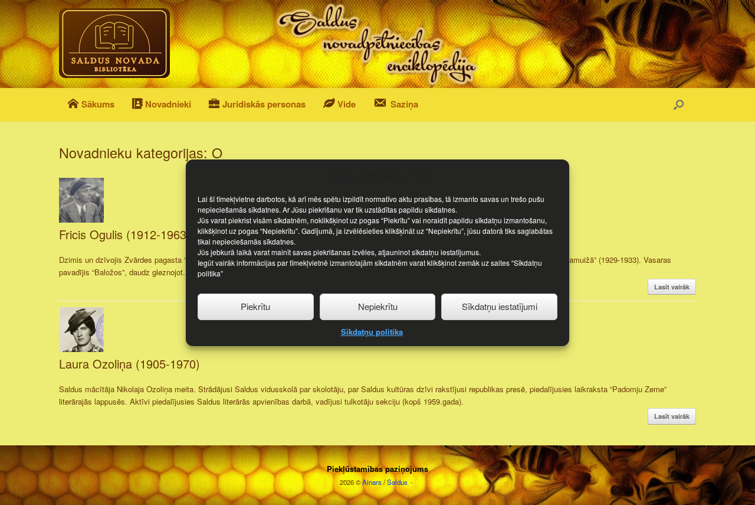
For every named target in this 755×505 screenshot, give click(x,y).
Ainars (372, 482)
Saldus (397, 482)
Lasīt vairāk (672, 286)
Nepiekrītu (378, 306)
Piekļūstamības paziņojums (377, 468)
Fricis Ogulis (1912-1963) (125, 234)
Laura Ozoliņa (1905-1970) (129, 363)
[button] (678, 105)
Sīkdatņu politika (372, 331)
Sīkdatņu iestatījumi (499, 306)
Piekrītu (255, 306)
